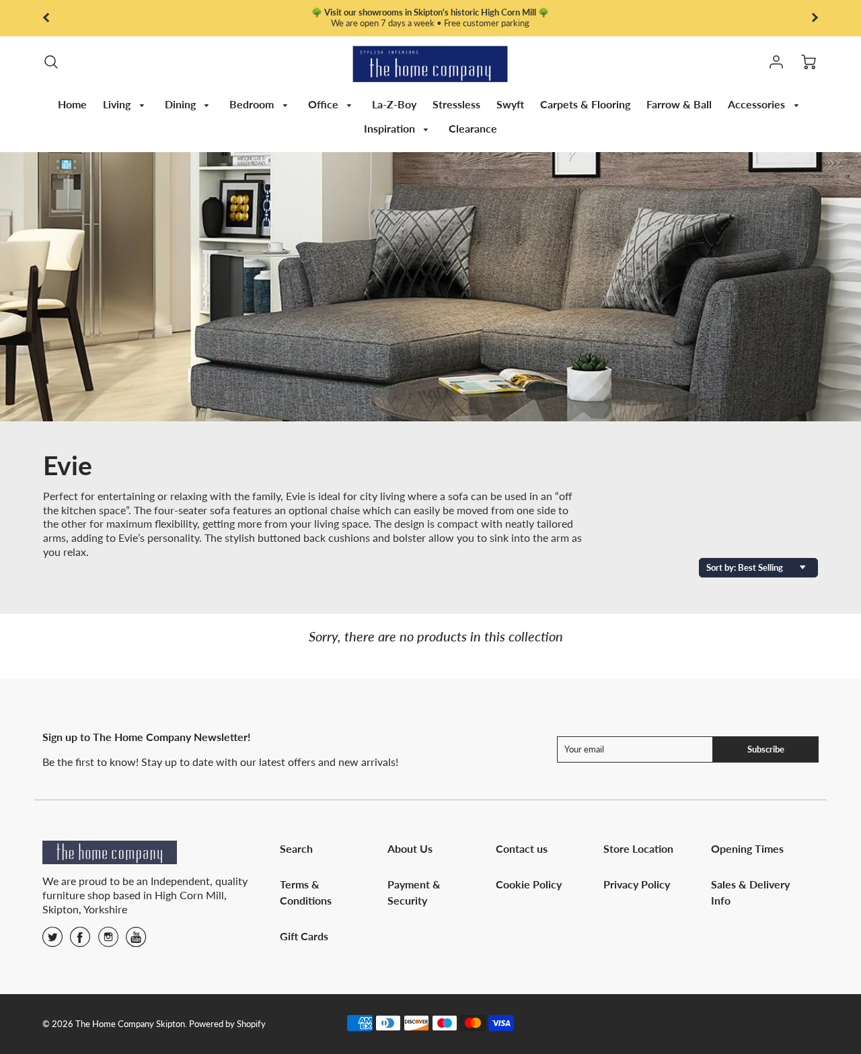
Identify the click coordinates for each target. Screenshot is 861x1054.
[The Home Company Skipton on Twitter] (52, 941)
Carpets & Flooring (585, 104)
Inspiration (391, 128)
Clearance (473, 128)
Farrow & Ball (679, 104)
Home (72, 104)
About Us (410, 848)
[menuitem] (72, 104)
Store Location (638, 848)
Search (296, 848)
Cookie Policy (529, 884)
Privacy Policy (636, 884)
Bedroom (252, 104)
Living (118, 104)
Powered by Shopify (227, 1023)
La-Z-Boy (394, 104)
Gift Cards (304, 935)
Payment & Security (414, 892)
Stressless (456, 104)
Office (324, 104)
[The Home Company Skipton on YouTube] (136, 941)
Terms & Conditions (306, 892)
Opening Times (747, 848)
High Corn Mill (189, 894)
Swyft (510, 104)
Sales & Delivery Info (750, 892)
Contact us (522, 848)
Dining (181, 104)
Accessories (758, 104)
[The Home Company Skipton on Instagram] (108, 941)
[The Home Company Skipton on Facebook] (80, 941)
